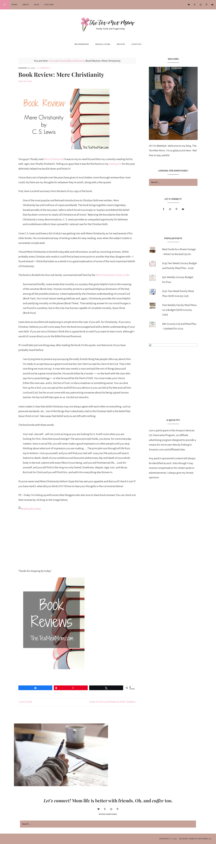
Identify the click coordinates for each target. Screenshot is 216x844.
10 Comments (43, 68)
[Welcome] (173, 103)
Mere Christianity (53, 159)
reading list (115, 163)
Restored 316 (205, 839)
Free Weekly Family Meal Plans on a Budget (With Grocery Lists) (179, 310)
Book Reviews (25, 81)
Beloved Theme (187, 839)
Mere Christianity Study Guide (112, 275)
